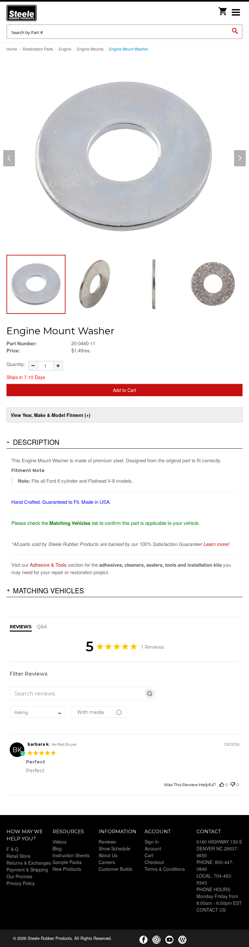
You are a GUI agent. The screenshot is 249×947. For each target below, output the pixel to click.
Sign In (152, 841)
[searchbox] (77, 693)
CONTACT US (211, 909)
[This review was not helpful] (233, 785)
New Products (67, 869)
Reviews (107, 841)
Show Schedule (114, 848)
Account (153, 848)
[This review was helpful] (222, 785)
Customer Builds (115, 869)
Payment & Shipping (27, 869)
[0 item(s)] (223, 9)
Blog (57, 848)
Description (36, 442)
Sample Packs (67, 862)
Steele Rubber (38, 13)
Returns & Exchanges (28, 862)
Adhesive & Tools (48, 564)
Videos (59, 841)
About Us (108, 855)
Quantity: (15, 364)
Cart (149, 855)
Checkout (154, 862)
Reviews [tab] (21, 627)
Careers (107, 862)
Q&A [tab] (42, 627)
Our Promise (19, 876)
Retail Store (18, 856)
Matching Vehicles (48, 590)
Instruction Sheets (71, 855)
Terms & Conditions (165, 869)
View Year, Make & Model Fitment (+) (50, 415)
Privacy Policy (20, 883)
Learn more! (216, 543)
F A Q (12, 849)
